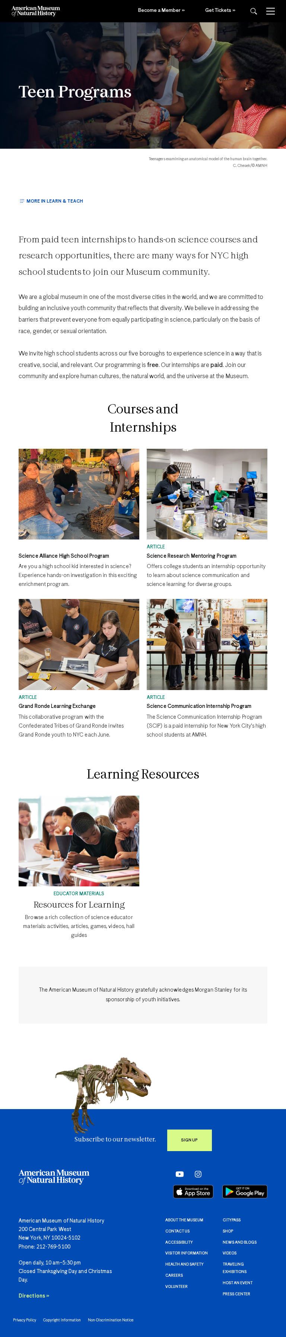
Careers (174, 1276)
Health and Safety (184, 1264)
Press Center (236, 1294)
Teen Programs (75, 93)
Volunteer (176, 1287)
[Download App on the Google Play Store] (244, 1191)
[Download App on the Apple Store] (193, 1191)
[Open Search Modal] (253, 11)
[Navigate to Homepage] (35, 11)
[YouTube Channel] (177, 1174)
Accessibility (179, 1242)
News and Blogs (240, 1242)
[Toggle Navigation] (270, 11)
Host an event (237, 1283)
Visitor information (186, 1253)
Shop (228, 1231)
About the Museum (184, 1220)
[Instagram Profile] (195, 1174)
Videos (229, 1253)
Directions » (34, 1296)
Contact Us (177, 1231)
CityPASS (232, 1220)
